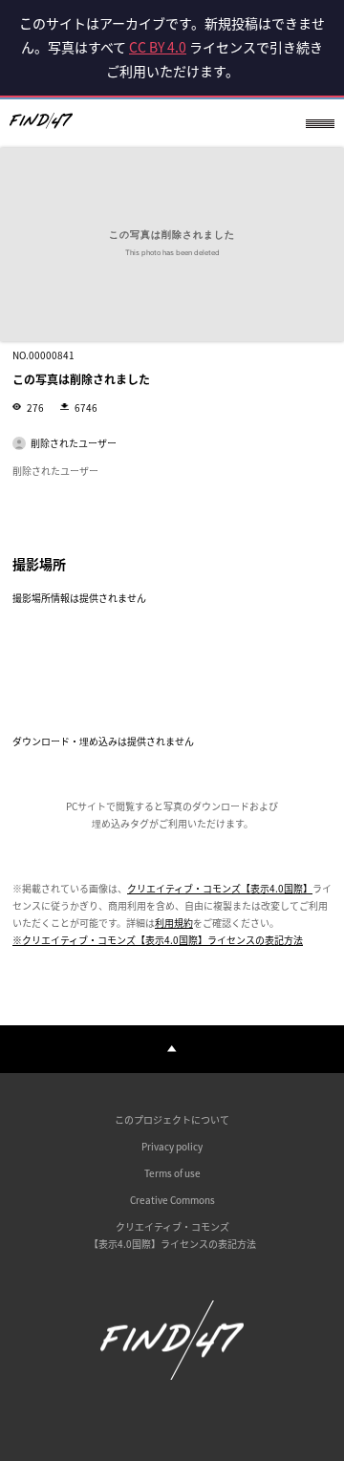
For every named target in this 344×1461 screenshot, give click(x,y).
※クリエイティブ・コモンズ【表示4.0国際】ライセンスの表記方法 (157, 940)
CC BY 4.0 (157, 46)
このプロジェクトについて (172, 1119)
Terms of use (172, 1173)
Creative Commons (172, 1199)
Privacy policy (172, 1146)
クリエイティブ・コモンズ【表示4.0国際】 (219, 888)
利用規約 (174, 922)
